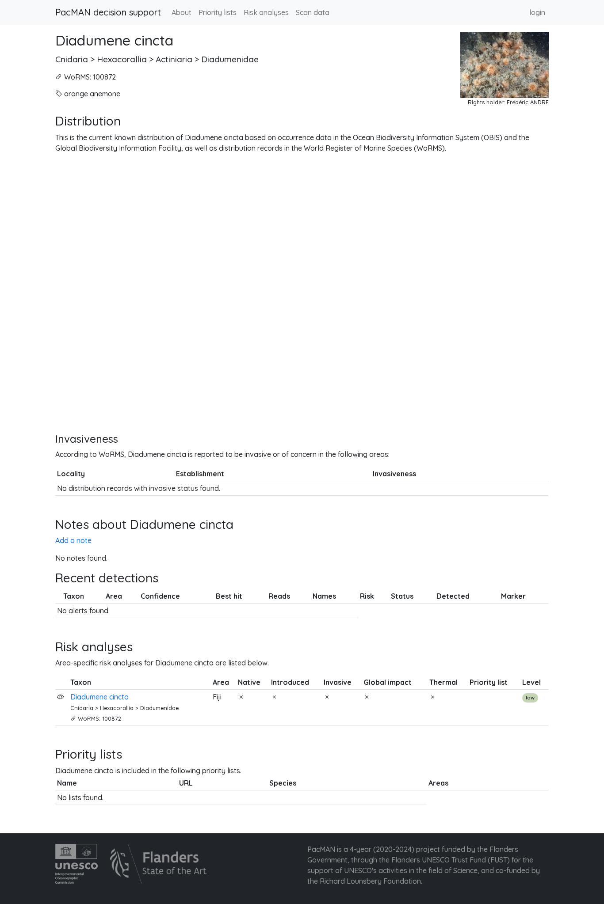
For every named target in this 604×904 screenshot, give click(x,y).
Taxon (73, 596)
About (181, 12)
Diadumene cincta (114, 40)
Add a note (73, 540)
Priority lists (218, 12)
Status (402, 596)
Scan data (312, 12)
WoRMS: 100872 (90, 76)
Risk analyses (266, 12)
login (537, 12)
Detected (453, 596)
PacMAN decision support (108, 12)
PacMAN (321, 849)
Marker (513, 596)
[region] (302, 292)
